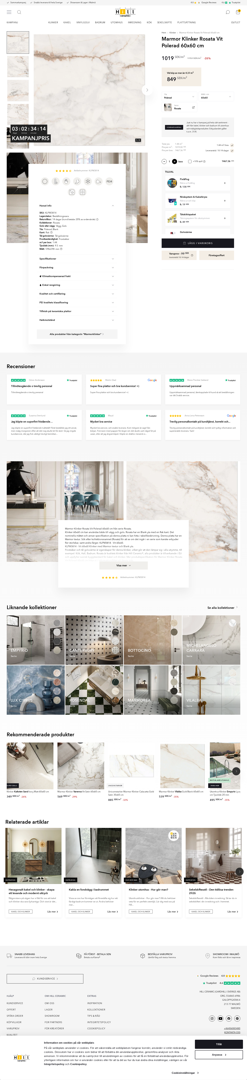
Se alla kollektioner (221, 608)
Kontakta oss (232, 1032)
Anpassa (217, 1054)
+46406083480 (232, 1028)
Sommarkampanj (18, 3)
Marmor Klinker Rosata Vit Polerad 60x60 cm (199, 33)
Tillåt (219, 1044)
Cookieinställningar (183, 1072)
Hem (164, 33)
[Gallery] (89, 90)
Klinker (173, 33)
